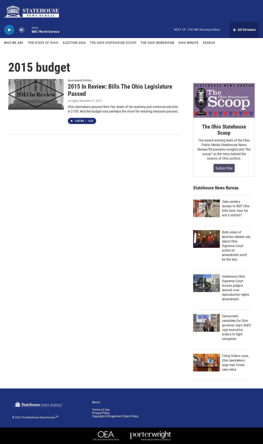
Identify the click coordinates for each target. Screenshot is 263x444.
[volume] (21, 30)
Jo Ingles (73, 100)
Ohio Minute (188, 42)
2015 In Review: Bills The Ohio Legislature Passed (120, 90)
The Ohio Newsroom (157, 42)
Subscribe (224, 168)
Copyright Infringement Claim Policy (115, 416)
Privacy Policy (101, 413)
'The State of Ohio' (43, 42)
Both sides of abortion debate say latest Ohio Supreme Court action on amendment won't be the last (236, 245)
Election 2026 (74, 42)
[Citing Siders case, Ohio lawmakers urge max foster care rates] (206, 362)
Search (209, 42)
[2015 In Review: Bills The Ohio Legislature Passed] (36, 94)
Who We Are (13, 42)
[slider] (28, 30)
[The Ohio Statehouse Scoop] (224, 100)
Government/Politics (80, 80)
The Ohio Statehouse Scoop (113, 42)
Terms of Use (101, 409)
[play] (9, 30)
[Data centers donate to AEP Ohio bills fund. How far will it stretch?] (206, 208)
